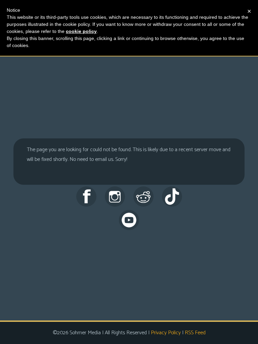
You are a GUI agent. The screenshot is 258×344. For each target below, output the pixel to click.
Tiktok (172, 196)
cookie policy (81, 31)
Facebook (86, 196)
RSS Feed (195, 332)
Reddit (143, 196)
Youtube (129, 220)
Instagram (115, 196)
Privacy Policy (166, 332)
